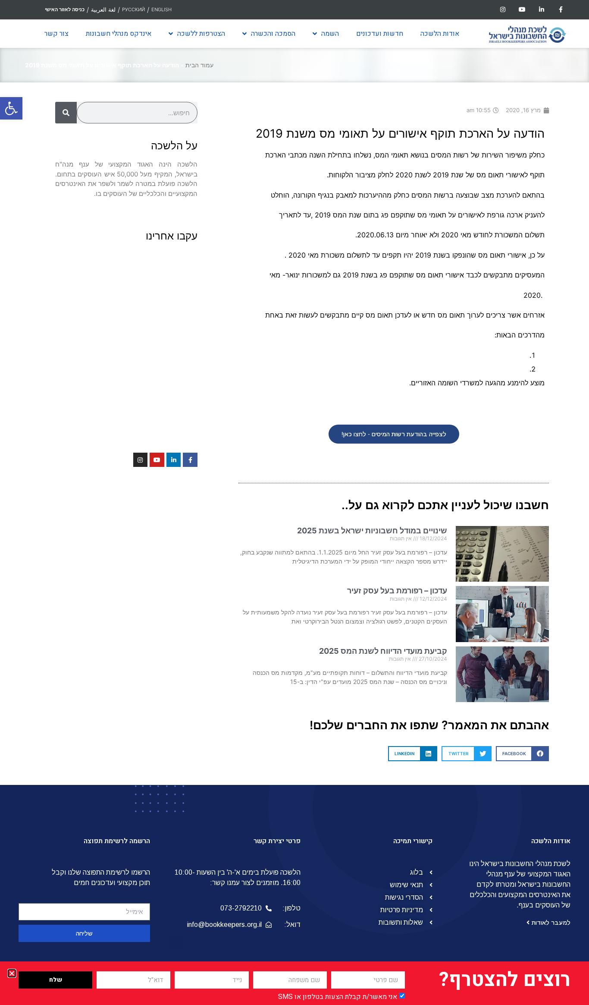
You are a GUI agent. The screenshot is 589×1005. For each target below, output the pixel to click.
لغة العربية (103, 9)
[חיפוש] (66, 112)
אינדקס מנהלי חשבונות (118, 33)
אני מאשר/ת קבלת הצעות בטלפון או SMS (337, 997)
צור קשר (56, 33)
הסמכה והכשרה (273, 33)
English (161, 9)
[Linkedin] (541, 9)
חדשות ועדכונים (379, 33)
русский (133, 9)
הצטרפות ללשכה (201, 33)
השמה (330, 33)
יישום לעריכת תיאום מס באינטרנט (477, 355)
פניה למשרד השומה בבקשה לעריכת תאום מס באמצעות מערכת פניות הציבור (413, 369)
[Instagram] (503, 9)
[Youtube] (522, 9)
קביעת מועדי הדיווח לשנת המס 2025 (383, 650)
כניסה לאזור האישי (65, 9)
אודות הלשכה (439, 33)
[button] (11, 108)
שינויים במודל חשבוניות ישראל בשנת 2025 (372, 530)
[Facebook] (560, 9)
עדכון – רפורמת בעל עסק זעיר (397, 590)
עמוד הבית (199, 65)
